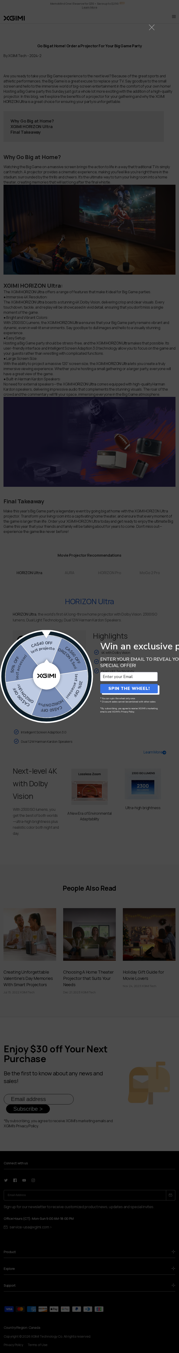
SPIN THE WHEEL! (129, 688)
